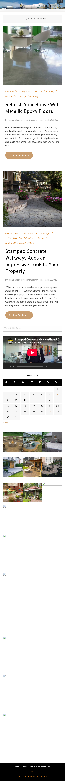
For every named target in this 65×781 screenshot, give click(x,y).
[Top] (32, 772)
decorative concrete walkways (27, 233)
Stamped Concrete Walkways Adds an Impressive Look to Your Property (32, 262)
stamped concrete (18, 238)
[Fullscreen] (58, 366)
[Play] (6, 366)
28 (49, 412)
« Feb (6, 423)
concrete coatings (17, 91)
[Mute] (53, 366)
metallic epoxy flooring (21, 96)
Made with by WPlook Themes (32, 777)
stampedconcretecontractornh (23, 120)
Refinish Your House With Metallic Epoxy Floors (32, 108)
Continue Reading (19, 155)
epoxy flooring (44, 91)
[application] (32, 352)
